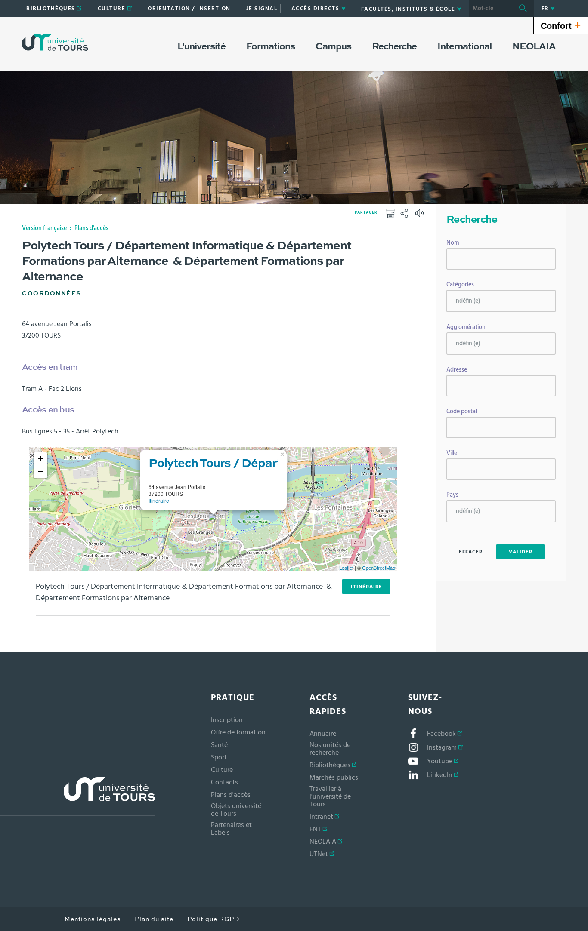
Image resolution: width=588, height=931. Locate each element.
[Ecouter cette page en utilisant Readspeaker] (420, 215)
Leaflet (346, 567)
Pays (452, 495)
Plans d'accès (91, 228)
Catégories (460, 285)
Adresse (456, 370)
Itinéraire (159, 500)
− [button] (40, 471)
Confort (561, 24)
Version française (44, 228)
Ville (451, 453)
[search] (490, 8)
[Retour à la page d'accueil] (55, 42)
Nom (452, 243)
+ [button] (40, 458)
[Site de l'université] (77, 796)
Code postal (461, 412)
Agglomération (466, 327)
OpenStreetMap (378, 567)
